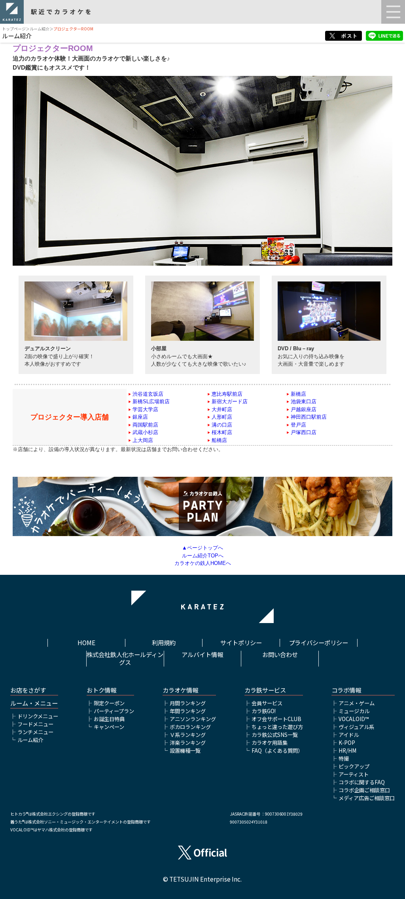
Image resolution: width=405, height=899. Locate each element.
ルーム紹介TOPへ (202, 556)
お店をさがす (28, 690)
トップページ (14, 29)
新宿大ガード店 (230, 401)
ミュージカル (354, 711)
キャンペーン (109, 727)
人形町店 (222, 417)
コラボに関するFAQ (362, 782)
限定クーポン (109, 703)
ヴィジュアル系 (356, 727)
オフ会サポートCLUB (276, 719)
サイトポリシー (241, 643)
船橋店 (219, 440)
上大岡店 (142, 440)
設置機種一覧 (185, 750)
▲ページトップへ (202, 548)
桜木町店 (222, 432)
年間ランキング (188, 711)
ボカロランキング (190, 727)
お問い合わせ (280, 655)
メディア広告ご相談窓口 (367, 798)
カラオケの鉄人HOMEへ (202, 563)
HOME (86, 643)
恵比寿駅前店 (227, 394)
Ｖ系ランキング (188, 734)
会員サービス (267, 703)
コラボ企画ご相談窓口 (364, 790)
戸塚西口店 (303, 432)
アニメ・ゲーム (357, 703)
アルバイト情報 (202, 655)
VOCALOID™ (354, 719)
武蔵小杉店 (145, 432)
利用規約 (164, 643)
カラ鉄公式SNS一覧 (275, 734)
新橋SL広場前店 (151, 401)
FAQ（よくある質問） (277, 750)
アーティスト (354, 774)
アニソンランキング (193, 719)
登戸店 (298, 425)
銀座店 (140, 417)
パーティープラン (114, 711)
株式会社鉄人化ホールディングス (125, 659)
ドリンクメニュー (37, 716)
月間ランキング (188, 703)
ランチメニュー (35, 732)
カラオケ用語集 (270, 742)
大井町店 (222, 409)
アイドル (349, 734)
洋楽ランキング (188, 742)
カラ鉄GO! (264, 711)
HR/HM (347, 750)
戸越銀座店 (303, 409)
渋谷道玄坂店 (147, 394)
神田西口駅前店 (309, 417)
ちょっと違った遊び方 (277, 727)
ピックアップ (354, 766)
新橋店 (298, 394)
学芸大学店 (145, 409)
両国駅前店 (145, 425)
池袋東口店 (303, 401)
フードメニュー (35, 724)
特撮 (344, 758)
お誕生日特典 (109, 719)
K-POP (347, 742)
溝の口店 (222, 425)
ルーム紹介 (39, 29)
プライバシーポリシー (318, 643)
